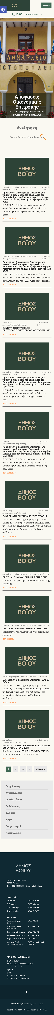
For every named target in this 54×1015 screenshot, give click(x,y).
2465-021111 (33, 921)
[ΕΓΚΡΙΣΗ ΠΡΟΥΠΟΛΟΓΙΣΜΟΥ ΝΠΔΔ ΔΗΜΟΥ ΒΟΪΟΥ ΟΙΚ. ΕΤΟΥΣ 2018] (27, 724)
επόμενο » (40, 769)
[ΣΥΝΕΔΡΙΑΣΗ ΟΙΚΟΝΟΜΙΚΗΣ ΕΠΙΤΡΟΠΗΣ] (27, 494)
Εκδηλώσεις (13, 806)
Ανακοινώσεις (7, 187)
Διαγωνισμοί (13, 826)
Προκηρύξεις (13, 832)
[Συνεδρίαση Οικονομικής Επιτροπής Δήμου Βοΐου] (27, 660)
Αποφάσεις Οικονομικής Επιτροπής (24, 187)
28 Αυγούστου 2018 (43, 512)
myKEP (10, 969)
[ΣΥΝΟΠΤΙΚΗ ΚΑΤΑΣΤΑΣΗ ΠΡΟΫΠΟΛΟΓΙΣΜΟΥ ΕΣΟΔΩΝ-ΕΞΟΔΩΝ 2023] (27, 306)
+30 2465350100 (17, 886)
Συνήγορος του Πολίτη (16, 975)
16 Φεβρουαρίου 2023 (42, 324)
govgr (9, 972)
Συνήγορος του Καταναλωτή (18, 978)
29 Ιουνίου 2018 (43, 625)
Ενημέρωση (13, 786)
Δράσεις (10, 812)
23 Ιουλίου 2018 (43, 574)
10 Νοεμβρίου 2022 (46, 373)
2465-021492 (33, 932)
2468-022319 (33, 935)
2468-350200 (33, 907)
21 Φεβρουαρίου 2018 (42, 741)
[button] (3, 9)
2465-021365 (33, 942)
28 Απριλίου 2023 (46, 188)
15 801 (28, 14)
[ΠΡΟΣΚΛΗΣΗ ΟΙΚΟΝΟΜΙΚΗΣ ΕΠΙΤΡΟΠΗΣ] (27, 558)
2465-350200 (33, 904)
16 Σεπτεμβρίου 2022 (42, 442)
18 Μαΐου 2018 (43, 677)
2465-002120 (33, 926)
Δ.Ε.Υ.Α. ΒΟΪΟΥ (13, 961)
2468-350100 (33, 911)
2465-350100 (33, 900)
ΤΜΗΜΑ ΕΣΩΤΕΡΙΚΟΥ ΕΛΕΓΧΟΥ (20, 964)
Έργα (9, 819)
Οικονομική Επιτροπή (10, 190)
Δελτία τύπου (14, 799)
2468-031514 (33, 938)
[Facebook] (26, 992)
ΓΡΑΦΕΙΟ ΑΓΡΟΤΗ (14, 966)
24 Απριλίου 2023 (46, 258)
